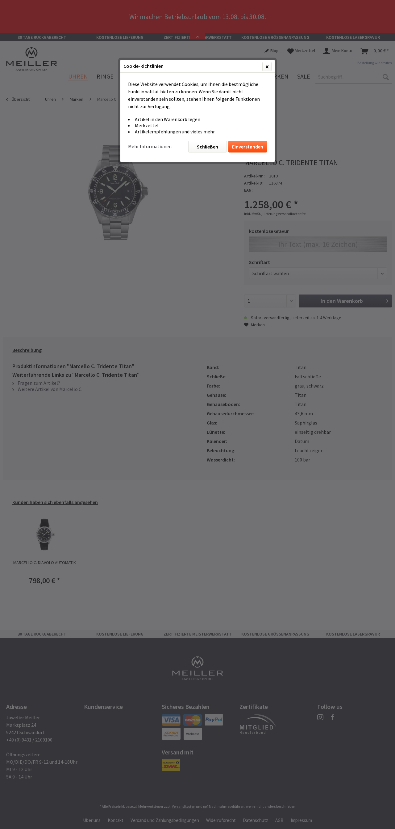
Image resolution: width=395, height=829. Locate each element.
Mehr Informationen (150, 146)
